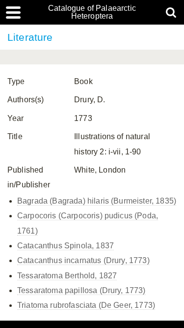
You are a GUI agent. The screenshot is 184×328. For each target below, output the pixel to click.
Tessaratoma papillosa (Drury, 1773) (81, 290)
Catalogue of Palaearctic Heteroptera (92, 12)
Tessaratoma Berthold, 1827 (67, 275)
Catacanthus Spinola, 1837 (65, 245)
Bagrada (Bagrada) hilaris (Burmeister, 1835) (96, 201)
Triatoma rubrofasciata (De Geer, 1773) (86, 305)
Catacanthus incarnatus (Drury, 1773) (83, 260)
